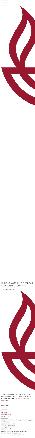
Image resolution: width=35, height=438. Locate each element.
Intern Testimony (6, 414)
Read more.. (4, 400)
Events (3, 411)
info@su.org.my (8, 428)
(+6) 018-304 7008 (9, 426)
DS (20, 435)
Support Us (4, 409)
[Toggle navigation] (4, 3)
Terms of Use (16, 433)
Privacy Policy (5, 433)
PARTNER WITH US (8, 289)
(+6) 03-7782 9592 (9, 424)
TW (23, 435)
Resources (4, 413)
